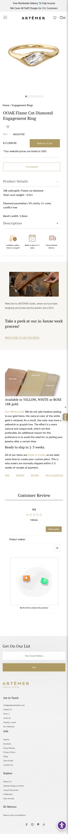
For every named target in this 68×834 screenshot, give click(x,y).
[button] (8, 127)
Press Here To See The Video (22, 337)
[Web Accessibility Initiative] (62, 825)
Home (5, 105)
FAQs (7, 475)
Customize (32, 166)
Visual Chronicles (10, 790)
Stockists (7, 744)
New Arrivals (8, 798)
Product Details (15, 181)
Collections (8, 794)
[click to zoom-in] (34, 59)
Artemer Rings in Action (13, 786)
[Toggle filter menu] (57, 548)
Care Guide (8, 760)
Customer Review (34, 495)
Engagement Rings (22, 105)
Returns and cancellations (14, 815)
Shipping (20, 475)
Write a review (53, 529)
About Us (7, 781)
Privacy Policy (9, 752)
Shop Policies (9, 748)
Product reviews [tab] (17, 539)
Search (6, 739)
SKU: (5, 134)
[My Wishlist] (54, 17)
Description (12, 223)
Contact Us (8, 765)
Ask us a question (54, 475)
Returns (35, 475)
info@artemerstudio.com (14, 705)
